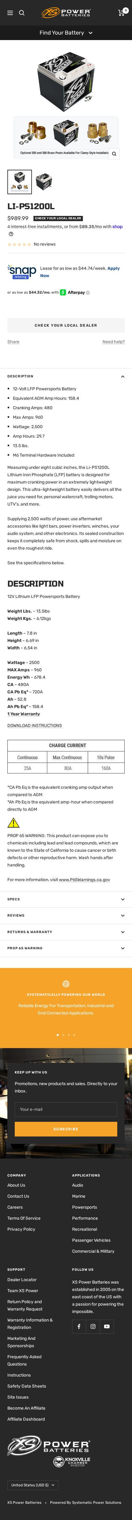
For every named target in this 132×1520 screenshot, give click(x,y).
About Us (16, 1185)
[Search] (22, 13)
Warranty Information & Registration (30, 1324)
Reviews (16, 916)
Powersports (84, 1207)
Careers (15, 1207)
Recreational (84, 1229)
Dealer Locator (22, 1279)
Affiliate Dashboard (26, 1419)
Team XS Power (22, 1290)
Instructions (19, 1375)
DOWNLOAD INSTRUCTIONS (34, 725)
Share (13, 341)
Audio (77, 1185)
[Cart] (121, 13)
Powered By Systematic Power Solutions (85, 1502)
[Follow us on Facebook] (79, 1326)
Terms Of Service (24, 1218)
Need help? (114, 341)
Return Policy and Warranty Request (24, 1305)
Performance (85, 1218)
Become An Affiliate (26, 1408)
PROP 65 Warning (25, 948)
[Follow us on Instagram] (93, 1326)
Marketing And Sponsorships (21, 1342)
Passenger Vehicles (91, 1240)
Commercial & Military (93, 1251)
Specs (13, 899)
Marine (78, 1196)
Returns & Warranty (29, 932)
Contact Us (18, 1196)
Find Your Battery (62, 32)
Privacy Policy (21, 1229)
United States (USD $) (30, 1485)
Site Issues (18, 1397)
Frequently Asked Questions (24, 1360)
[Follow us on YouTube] (107, 1326)
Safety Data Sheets (26, 1386)
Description (20, 376)
